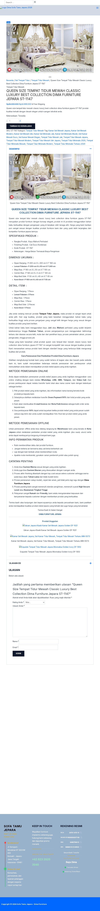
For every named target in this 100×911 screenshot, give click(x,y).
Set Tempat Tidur (22, 80)
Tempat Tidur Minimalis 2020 (73, 140)
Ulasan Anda (19, 606)
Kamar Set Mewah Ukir (23, 134)
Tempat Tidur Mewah (40, 80)
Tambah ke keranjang (21, 126)
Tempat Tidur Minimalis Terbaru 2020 (69, 144)
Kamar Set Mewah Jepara (59, 131)
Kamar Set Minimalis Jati (44, 134)
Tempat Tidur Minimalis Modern (40, 144)
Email (15, 647)
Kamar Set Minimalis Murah (66, 134)
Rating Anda (18, 602)
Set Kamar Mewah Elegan (29, 137)
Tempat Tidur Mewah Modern (18, 140)
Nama (16, 641)
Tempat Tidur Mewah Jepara (75, 137)
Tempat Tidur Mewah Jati (51, 137)
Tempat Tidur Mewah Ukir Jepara (46, 140)
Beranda (9, 80)
